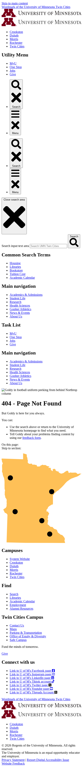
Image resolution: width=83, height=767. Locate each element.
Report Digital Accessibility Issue (48, 760)
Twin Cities (17, 46)
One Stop (16, 67)
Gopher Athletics (20, 309)
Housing (15, 263)
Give (13, 74)
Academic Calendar (22, 277)
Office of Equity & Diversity (28, 636)
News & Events (20, 312)
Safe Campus (18, 640)
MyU (13, 63)
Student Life (17, 298)
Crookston (16, 32)
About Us (16, 316)
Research (15, 302)
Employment (18, 605)
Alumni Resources (21, 608)
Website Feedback (13, 763)
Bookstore (16, 270)
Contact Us (17, 625)
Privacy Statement (13, 760)
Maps (13, 629)
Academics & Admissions (26, 294)
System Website (20, 559)
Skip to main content (15, 3)
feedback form (31, 437)
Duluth (14, 35)
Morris (14, 39)
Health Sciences (20, 305)
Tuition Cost (17, 274)
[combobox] (48, 246)
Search (14, 594)
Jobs (12, 70)
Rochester (16, 42)
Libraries (15, 266)
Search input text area (15, 246)
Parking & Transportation (26, 632)
